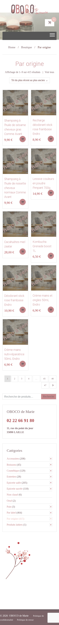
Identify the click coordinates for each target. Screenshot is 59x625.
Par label (11, 512)
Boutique (26, 47)
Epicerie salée (14, 482)
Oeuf (9, 500)
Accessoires (13, 458)
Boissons (11, 464)
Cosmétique (13, 470)
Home (11, 47)
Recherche (48, 396)
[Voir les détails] (15, 102)
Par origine (12, 518)
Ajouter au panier (23, 139)
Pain (9, 506)
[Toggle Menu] (52, 35)
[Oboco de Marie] (29, 9)
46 (52, 378)
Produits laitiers (15, 524)
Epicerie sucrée (14, 488)
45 (44, 378)
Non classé (12, 494)
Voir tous (49, 72)
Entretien (11, 476)
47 (45, 385)
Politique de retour (25, 620)
